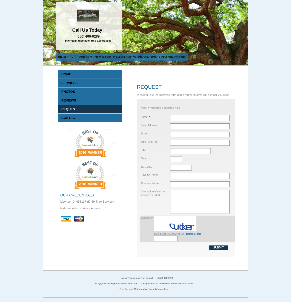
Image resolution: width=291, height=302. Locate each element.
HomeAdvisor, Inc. (158, 289)
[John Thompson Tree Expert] (89, 16)
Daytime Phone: (150, 175)
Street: (144, 133)
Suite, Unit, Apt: (149, 141)
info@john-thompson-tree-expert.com (88, 40)
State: (144, 158)
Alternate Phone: (150, 183)
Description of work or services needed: (153, 193)
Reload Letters (193, 234)
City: (143, 150)
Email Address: (150, 125)
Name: (145, 117)
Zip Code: (146, 166)
